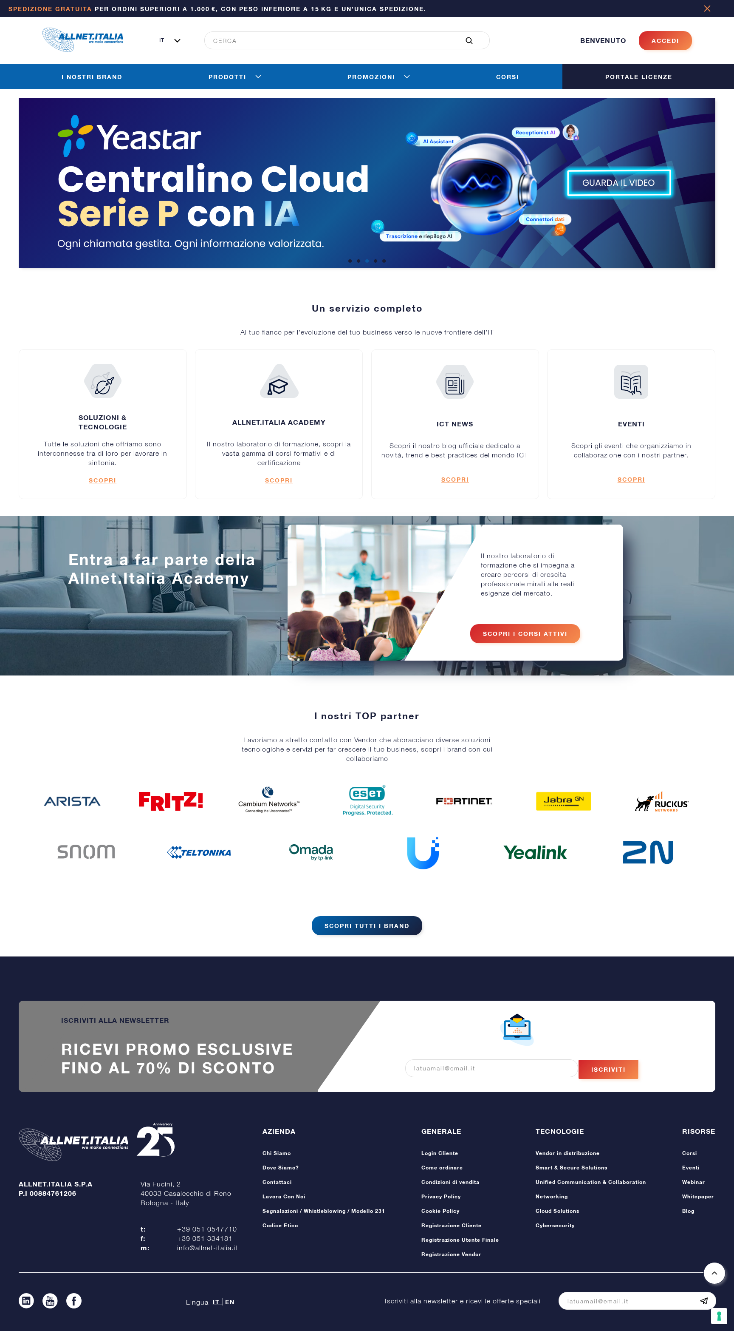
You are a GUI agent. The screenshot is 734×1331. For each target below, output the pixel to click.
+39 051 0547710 (207, 1229)
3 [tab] (367, 261)
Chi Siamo (277, 1153)
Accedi (665, 40)
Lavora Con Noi (284, 1196)
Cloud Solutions (557, 1211)
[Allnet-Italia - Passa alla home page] (82, 49)
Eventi (691, 1167)
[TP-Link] (311, 852)
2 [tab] (358, 261)
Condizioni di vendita (450, 1182)
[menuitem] (342, 40)
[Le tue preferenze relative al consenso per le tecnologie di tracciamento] (719, 1316)
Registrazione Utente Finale (460, 1240)
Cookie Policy (440, 1211)
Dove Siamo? (281, 1167)
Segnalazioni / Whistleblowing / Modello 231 (324, 1211)
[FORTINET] (465, 801)
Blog (688, 1211)
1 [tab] (350, 261)
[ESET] (367, 801)
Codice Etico (280, 1225)
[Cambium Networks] (269, 801)
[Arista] (72, 801)
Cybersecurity (555, 1225)
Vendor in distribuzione (568, 1153)
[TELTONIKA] (199, 852)
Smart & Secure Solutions (571, 1167)
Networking (552, 1196)
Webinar (693, 1182)
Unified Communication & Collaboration (591, 1182)
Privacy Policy (441, 1196)
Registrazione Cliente (451, 1225)
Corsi (689, 1153)
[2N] (648, 852)
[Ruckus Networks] (662, 801)
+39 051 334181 (205, 1238)
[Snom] (86, 852)
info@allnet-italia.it (207, 1248)
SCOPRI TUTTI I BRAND (367, 925)
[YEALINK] (535, 852)
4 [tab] (375, 261)
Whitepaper (698, 1196)
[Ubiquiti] (423, 852)
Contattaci (277, 1182)
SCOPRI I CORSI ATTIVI (525, 633)
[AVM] (171, 801)
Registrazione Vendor (451, 1254)
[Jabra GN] (564, 801)
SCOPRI (102, 480)
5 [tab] (384, 261)
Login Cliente (439, 1153)
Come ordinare (442, 1167)
